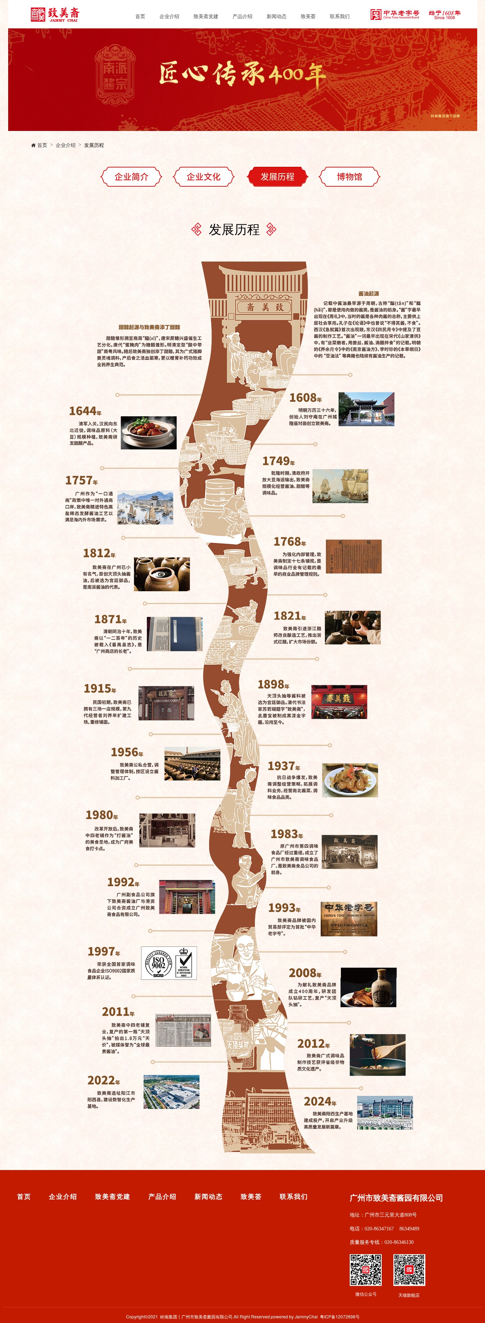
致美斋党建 (206, 16)
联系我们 (340, 16)
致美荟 (308, 16)
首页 (140, 16)
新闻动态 (277, 16)
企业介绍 (169, 16)
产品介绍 (242, 16)
